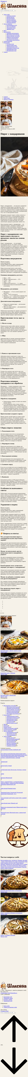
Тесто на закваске (11, 26)
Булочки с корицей (6, 757)
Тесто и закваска (8, 24)
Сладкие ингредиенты (12, 38)
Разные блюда (7, 727)
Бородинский (9, 756)
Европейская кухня (11, 49)
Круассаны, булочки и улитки (18, 769)
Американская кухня (12, 46)
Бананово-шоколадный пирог (18, 753)
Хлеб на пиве (15, 797)
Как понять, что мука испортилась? (10, 865)
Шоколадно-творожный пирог (8, 807)
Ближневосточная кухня (13, 48)
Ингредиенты (7, 32)
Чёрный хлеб (14, 803)
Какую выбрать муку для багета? (9, 860)
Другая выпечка (11, 741)
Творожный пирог (5, 792)
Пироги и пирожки (11, 21)
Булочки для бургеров (18, 756)
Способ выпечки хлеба (9, 729)
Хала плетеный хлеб (6, 797)
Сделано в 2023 (5, 1011)
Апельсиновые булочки (7, 749)
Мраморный (9, 777)
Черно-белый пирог (6, 803)
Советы (5, 52)
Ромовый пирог (12, 788)
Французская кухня (12, 45)
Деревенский (4, 761)
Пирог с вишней (5, 781)
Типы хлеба (7, 14)
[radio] (15, 601)
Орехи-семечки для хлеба (13, 36)
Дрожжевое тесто (11, 28)
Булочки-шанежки (11, 20)
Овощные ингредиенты (13, 33)
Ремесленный (4, 788)
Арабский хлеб (17, 749)
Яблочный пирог (5, 812)
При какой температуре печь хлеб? (14, 862)
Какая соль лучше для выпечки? (17, 861)
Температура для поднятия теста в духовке (16, 864)
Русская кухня (10, 44)
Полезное (6, 725)
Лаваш (2, 773)
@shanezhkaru (4, 993)
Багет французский (6, 753)
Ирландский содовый (6, 765)
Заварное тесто (10, 29)
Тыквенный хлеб (8, 1001)
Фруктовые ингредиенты (13, 40)
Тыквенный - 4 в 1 (11, 793)
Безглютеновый (11, 18)
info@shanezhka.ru (12, 993)
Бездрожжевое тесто (12, 25)
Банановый (18, 755)
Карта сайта (7, 1006)
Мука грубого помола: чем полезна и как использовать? (13, 866)
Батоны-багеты (10, 17)
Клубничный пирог (6, 769)
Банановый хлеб (8, 996)
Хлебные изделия (11, 16)
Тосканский (13, 792)
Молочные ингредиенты (13, 34)
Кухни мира (7, 42)
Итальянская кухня (11, 50)
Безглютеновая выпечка (13, 739)
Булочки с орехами (15, 757)
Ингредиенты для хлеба (10, 705)
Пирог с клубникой (14, 781)
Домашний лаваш (8, 998)
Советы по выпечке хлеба (10, 728)
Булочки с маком (8, 999)
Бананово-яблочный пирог (8, 755)
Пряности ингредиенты (13, 37)
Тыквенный (4, 793)
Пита (17, 783)
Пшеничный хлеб (10, 784)
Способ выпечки (8, 41)
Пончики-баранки (11, 22)
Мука (5, 30)
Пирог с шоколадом (11, 783)
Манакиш (3, 777)
